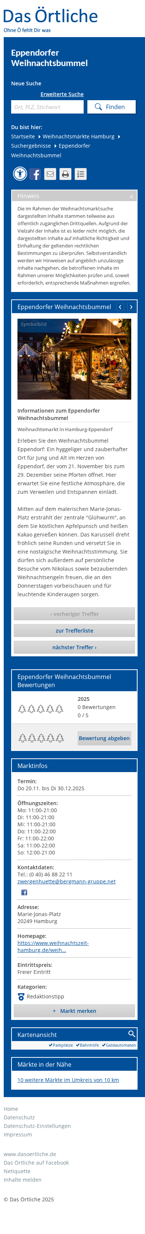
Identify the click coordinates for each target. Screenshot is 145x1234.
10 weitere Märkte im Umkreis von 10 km (68, 1079)
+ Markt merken (74, 1010)
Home (11, 1108)
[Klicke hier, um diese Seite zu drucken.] (65, 174)
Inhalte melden (23, 1179)
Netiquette (17, 1171)
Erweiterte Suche (62, 94)
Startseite (23, 136)
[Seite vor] (131, 307)
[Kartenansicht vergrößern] (132, 1034)
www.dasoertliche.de (30, 1154)
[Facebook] (24, 892)
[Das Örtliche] (54, 11)
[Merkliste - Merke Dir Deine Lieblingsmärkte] (81, 174)
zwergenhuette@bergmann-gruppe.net (66, 881)
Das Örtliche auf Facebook (36, 1162)
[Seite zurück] (120, 307)
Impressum (18, 1134)
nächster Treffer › (74, 647)
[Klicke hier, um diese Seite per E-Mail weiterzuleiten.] (50, 174)
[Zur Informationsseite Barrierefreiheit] (20, 173)
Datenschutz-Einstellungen (37, 1125)
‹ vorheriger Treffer (74, 613)
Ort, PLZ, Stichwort (14, 95)
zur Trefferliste (74, 630)
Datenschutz (19, 1117)
